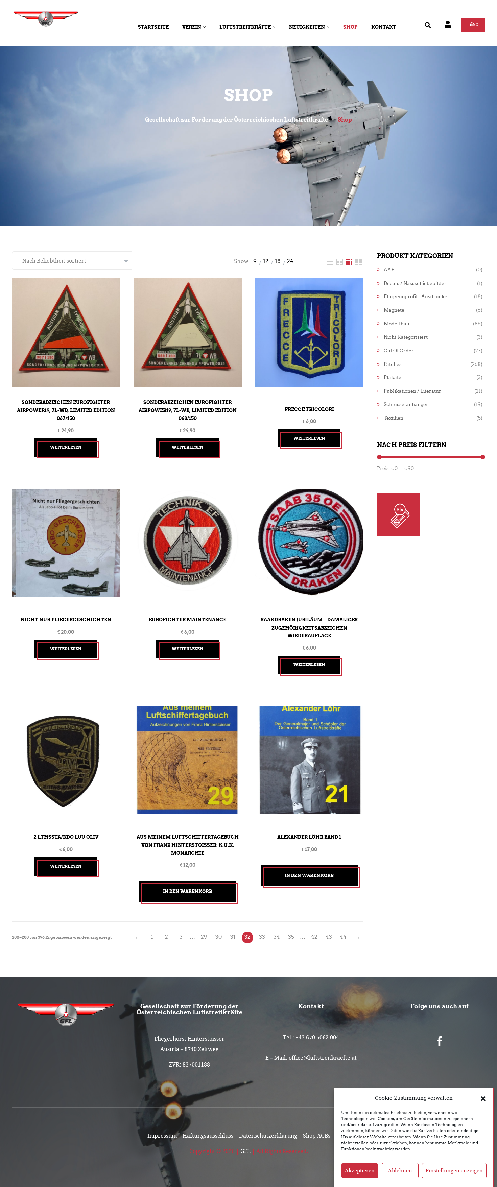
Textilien (393, 418)
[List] (331, 261)
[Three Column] (350, 261)
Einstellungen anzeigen (454, 1170)
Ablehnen (400, 1170)
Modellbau (396, 324)
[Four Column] (358, 261)
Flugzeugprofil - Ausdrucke (415, 297)
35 (291, 936)
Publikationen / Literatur (412, 391)
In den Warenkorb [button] (187, 891)
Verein (191, 27)
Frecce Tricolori (309, 409)
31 (233, 936)
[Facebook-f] (439, 1041)
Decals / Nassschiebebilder (415, 283)
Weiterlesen (65, 447)
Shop (350, 27)
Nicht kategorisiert (406, 337)
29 (204, 936)
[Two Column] (340, 261)
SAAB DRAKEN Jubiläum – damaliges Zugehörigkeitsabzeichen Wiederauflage (309, 628)
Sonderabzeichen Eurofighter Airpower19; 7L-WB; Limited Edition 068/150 (188, 410)
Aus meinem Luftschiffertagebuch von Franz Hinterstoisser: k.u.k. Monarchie (188, 845)
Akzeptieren (360, 1170)
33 (262, 936)
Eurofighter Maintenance (187, 620)
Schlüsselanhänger (406, 405)
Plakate (392, 377)
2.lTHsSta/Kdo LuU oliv (65, 837)
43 (329, 936)
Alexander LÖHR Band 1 (309, 837)
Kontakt (383, 27)
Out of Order (399, 351)
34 (277, 936)
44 (343, 936)
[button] (483, 1098)
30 (218, 936)
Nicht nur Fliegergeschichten (66, 620)
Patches (393, 364)
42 (314, 936)
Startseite (153, 27)
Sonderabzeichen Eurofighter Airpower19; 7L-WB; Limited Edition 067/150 (66, 410)
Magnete (394, 310)
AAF (389, 270)
